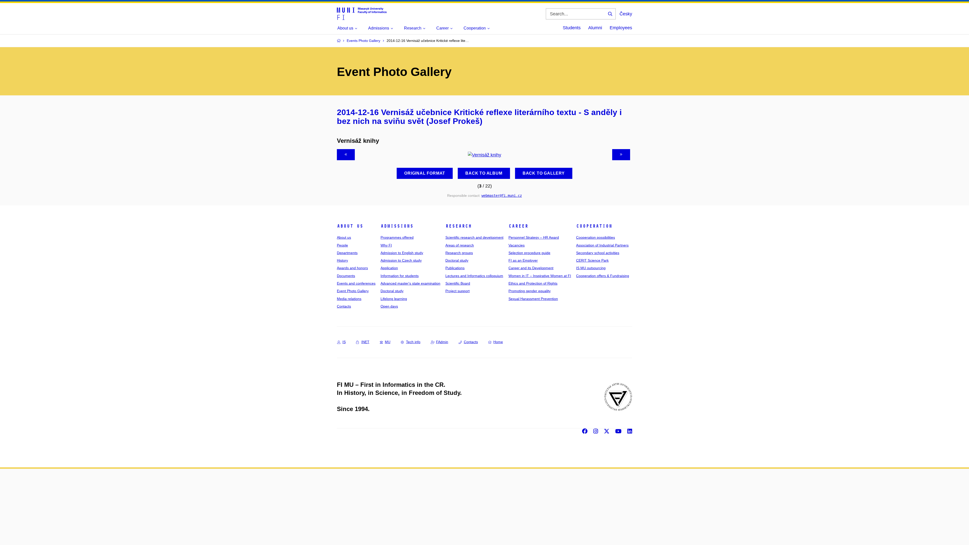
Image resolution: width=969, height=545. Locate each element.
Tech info (413, 342)
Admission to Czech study (401, 260)
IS (344, 342)
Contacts (344, 306)
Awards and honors (352, 268)
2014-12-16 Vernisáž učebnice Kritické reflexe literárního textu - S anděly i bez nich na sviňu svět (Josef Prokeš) (479, 117)
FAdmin (442, 342)
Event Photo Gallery (353, 291)
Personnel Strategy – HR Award (533, 237)
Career (518, 226)
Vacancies (516, 245)
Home (498, 342)
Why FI (386, 245)
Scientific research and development (474, 237)
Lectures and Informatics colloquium (474, 276)
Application (389, 268)
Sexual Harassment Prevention (533, 299)
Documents (346, 276)
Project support (457, 291)
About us (350, 226)
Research (458, 226)
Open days (389, 306)
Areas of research (459, 245)
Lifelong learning (394, 299)
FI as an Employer (523, 260)
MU (387, 342)
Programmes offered (397, 237)
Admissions (397, 226)
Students (572, 27)
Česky (626, 13)
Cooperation (594, 226)
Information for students (400, 276)
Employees (621, 27)
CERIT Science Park (592, 260)
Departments (347, 253)
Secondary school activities (597, 253)
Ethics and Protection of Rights (532, 283)
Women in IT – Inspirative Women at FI (539, 276)
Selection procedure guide (529, 253)
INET (365, 342)
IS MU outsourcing (591, 268)
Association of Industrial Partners (602, 245)
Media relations (349, 299)
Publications (455, 268)
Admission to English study (402, 253)
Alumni (595, 27)
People (342, 245)
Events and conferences (356, 283)
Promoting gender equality (529, 291)
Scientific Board (457, 283)
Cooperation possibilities (595, 237)
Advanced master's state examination (410, 283)
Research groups (459, 253)
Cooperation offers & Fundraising (602, 276)
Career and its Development (530, 268)
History (342, 260)
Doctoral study (392, 291)
